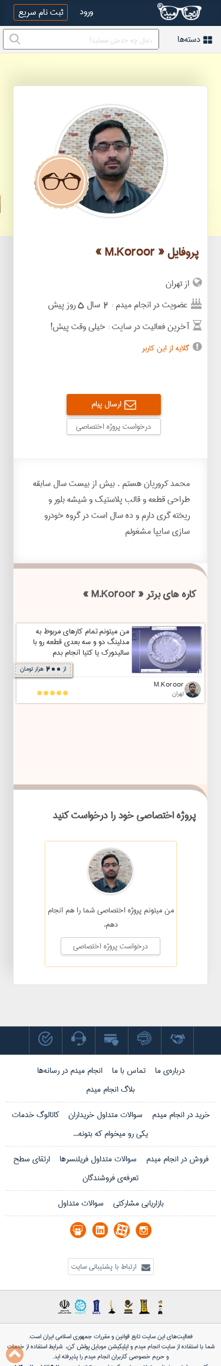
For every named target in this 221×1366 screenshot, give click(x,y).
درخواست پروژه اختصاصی (113, 426)
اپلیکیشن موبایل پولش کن (97, 1346)
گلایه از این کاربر (165, 348)
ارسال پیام (106, 404)
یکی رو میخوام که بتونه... (110, 1133)
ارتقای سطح (31, 1159)
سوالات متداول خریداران (105, 1114)
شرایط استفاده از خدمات (34, 1346)
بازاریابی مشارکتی (138, 1203)
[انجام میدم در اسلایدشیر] (78, 1230)
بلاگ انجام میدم (110, 1089)
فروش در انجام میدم (177, 1159)
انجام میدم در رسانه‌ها (70, 1070)
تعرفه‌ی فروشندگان (110, 1178)
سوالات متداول (81, 1203)
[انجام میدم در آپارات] (122, 1230)
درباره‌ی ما (169, 1070)
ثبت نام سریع (40, 12)
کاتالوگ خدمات (35, 1114)
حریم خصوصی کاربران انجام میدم (123, 1356)
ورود (86, 11)
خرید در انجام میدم (181, 1114)
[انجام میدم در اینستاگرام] (143, 1230)
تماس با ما (129, 1070)
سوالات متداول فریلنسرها (98, 1159)
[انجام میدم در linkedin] (100, 1230)
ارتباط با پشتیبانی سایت (104, 1266)
